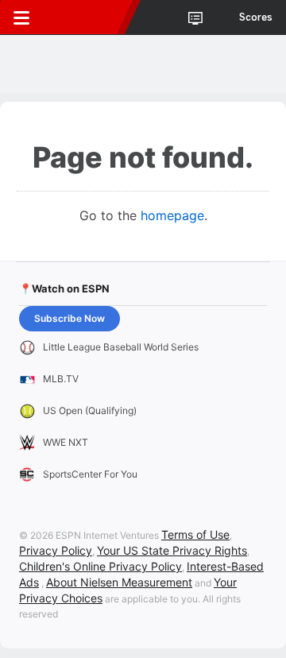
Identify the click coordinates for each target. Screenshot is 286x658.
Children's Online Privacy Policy (100, 566)
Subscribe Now (69, 318)
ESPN (85, 17)
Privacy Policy (55, 550)
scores (255, 17)
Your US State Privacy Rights (172, 550)
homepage (172, 215)
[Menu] (21, 17)
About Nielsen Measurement (119, 582)
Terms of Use (195, 534)
